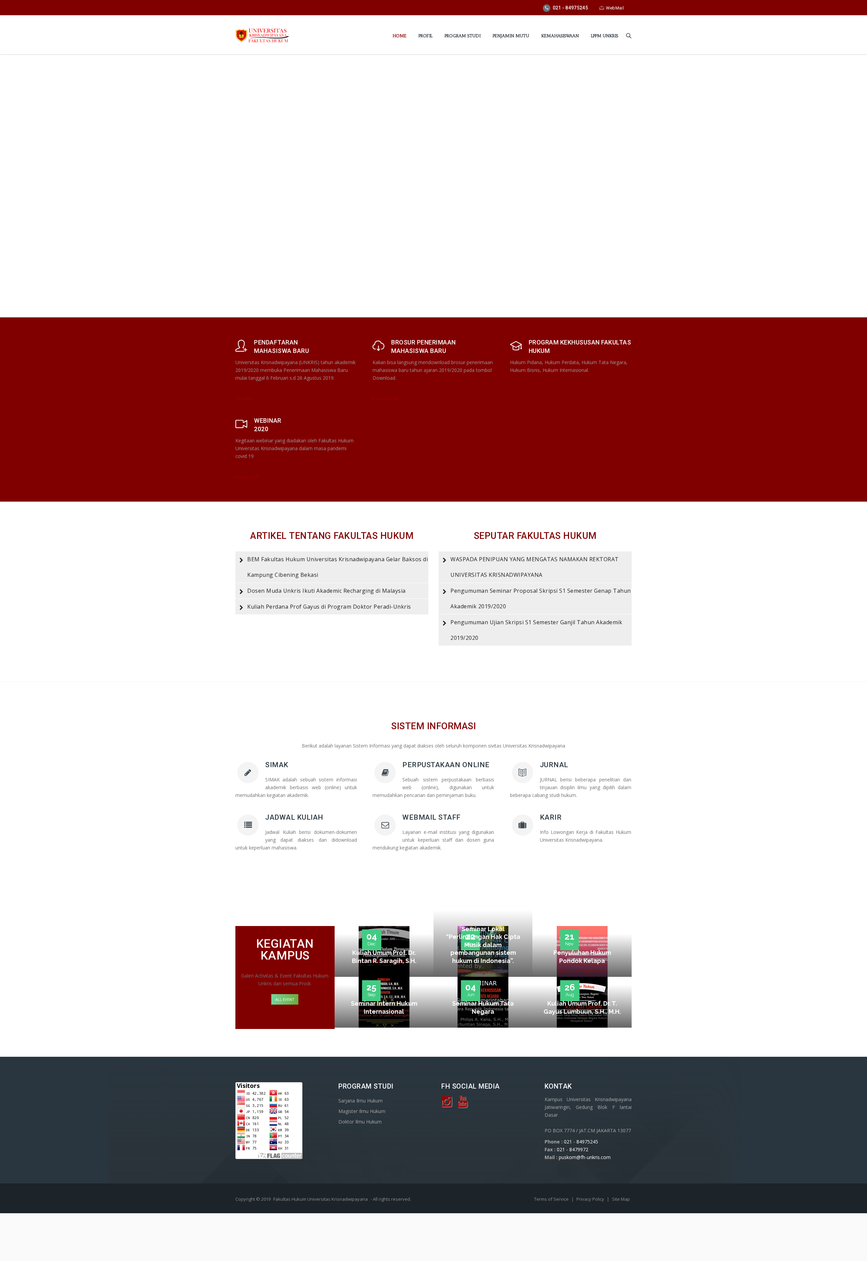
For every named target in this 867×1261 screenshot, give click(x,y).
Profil (425, 35)
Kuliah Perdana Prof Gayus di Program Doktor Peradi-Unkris (329, 606)
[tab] (331, 567)
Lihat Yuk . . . (251, 477)
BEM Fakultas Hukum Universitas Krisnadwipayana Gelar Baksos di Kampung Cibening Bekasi (337, 567)
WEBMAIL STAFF (431, 817)
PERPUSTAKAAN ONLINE (446, 765)
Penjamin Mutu (511, 35)
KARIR (551, 817)
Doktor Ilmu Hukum (360, 1121)
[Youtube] (462, 1104)
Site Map (621, 1199)
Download (386, 398)
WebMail (615, 7)
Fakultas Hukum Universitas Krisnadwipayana (320, 1199)
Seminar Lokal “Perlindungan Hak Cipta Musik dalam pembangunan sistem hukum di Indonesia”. (483, 944)
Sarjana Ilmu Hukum (360, 1100)
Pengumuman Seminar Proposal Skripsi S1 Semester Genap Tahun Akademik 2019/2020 (540, 598)
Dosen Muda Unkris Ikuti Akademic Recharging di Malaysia (326, 590)
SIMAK (277, 765)
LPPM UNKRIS (604, 35)
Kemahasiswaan (560, 35)
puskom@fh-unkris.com (585, 1157)
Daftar (245, 398)
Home (399, 35)
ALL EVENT (284, 999)
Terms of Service (552, 1199)
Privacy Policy (590, 1199)
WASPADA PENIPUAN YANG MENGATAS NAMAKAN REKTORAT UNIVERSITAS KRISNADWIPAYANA (534, 567)
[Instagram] (446, 1104)
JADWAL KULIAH (294, 817)
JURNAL (554, 765)
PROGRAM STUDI (463, 35)
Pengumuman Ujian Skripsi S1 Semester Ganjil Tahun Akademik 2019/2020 (536, 630)
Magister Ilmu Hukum (361, 1111)
